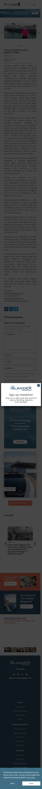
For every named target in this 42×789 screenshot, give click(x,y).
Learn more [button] (30, 777)
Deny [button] (12, 783)
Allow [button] (31, 783)
